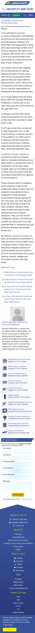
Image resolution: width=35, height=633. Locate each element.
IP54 (18, 600)
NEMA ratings (18, 582)
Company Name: (9, 461)
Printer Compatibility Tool (18, 588)
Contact (16, 15)
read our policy (26, 499)
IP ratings (18, 579)
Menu (4, 15)
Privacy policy (18, 546)
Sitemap (18, 534)
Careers (18, 549)
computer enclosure (21, 235)
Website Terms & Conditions (18, 540)
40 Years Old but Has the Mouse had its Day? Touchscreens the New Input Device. (18, 289)
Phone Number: (9, 474)
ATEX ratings (18, 585)
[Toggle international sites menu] (31, 15)
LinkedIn (19, 558)
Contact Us (20, 525)
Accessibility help (18, 537)
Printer (18, 606)
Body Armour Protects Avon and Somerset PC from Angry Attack (18, 273)
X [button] (9, 629)
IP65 (18, 597)
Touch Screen (18, 603)
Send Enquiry (18, 495)
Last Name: (7, 455)
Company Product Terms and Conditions (18, 543)
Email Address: (8, 468)
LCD (18, 609)
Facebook (19, 561)
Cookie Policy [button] (8, 625)
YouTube (19, 567)
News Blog (19, 570)
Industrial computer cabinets (14, 154)
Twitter (19, 564)
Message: (6, 481)
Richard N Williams (11, 324)
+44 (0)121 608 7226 (19, 9)
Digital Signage (18, 612)
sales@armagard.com (20, 522)
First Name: (7, 448)
